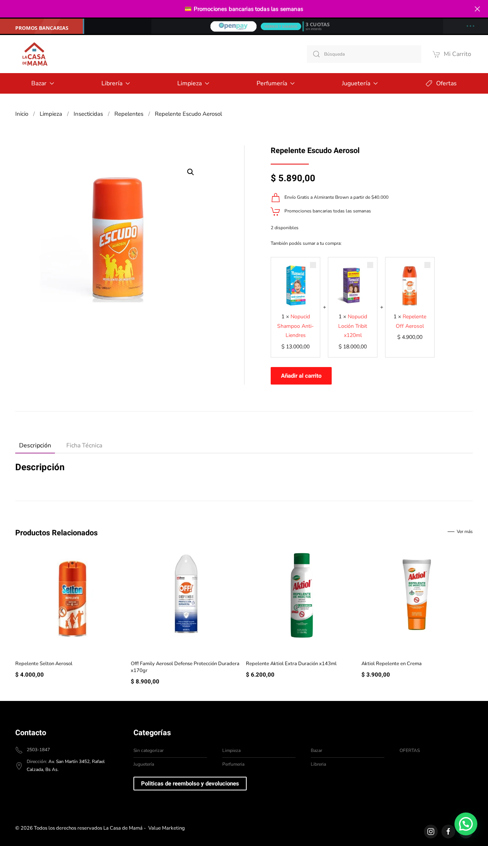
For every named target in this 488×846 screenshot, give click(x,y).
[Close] (477, 9)
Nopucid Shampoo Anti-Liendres (295, 326)
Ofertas (446, 83)
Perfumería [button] (272, 83)
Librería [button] (111, 83)
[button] (190, 172)
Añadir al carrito (301, 376)
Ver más (465, 531)
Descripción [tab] (35, 445)
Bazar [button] (39, 83)
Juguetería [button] (356, 83)
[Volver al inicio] (34, 54)
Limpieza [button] (189, 83)
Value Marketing (166, 828)
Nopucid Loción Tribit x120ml (352, 326)
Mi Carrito (457, 54)
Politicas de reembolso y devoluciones (190, 783)
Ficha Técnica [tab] (84, 445)
